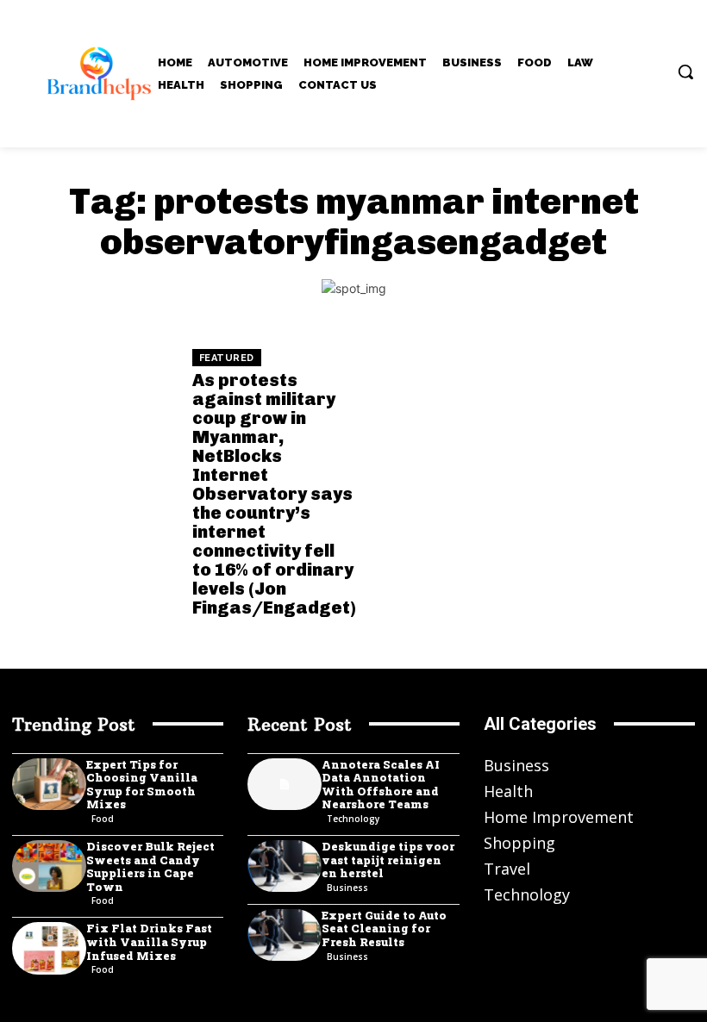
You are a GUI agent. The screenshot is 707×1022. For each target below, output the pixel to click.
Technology (353, 819)
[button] (685, 71)
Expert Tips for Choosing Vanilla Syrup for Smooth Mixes (141, 785)
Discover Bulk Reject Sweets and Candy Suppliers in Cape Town (150, 866)
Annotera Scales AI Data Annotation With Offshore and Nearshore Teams (381, 785)
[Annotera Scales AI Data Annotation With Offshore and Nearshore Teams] (284, 784)
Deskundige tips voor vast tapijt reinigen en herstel (388, 859)
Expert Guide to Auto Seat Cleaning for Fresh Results (384, 928)
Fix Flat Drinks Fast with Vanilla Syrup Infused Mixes (149, 941)
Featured (226, 358)
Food (102, 819)
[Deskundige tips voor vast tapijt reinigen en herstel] (284, 866)
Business (347, 888)
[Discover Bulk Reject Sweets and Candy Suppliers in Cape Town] (49, 866)
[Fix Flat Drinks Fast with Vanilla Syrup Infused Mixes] (49, 948)
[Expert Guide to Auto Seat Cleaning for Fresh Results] (284, 935)
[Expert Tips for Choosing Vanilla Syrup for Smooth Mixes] (49, 784)
